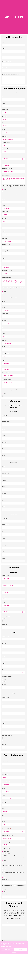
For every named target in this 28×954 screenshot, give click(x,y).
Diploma (4, 624)
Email (3, 795)
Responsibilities (6, 175)
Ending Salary (5, 148)
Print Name (5, 922)
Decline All (7, 949)
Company (4, 96)
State (3, 129)
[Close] (26, 943)
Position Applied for (7, 835)
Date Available (6, 828)
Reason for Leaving (7, 168)
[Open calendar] (22, 51)
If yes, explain (5, 894)
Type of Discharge (7, 68)
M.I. (3, 767)
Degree (4, 684)
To (2, 54)
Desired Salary (6, 842)
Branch (4, 42)
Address (4, 116)
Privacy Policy (8, 946)
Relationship (5, 421)
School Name (5, 575)
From (3, 48)
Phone (3, 103)
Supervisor (5, 109)
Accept (20, 949)
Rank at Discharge (7, 61)
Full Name (4, 415)
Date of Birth (6, 782)
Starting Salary (6, 142)
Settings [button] (14, 952)
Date (4, 940)
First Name (5, 761)
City (3, 122)
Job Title (4, 136)
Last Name (5, 774)
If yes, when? (5, 879)
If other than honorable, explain (10, 74)
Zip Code (4, 821)
